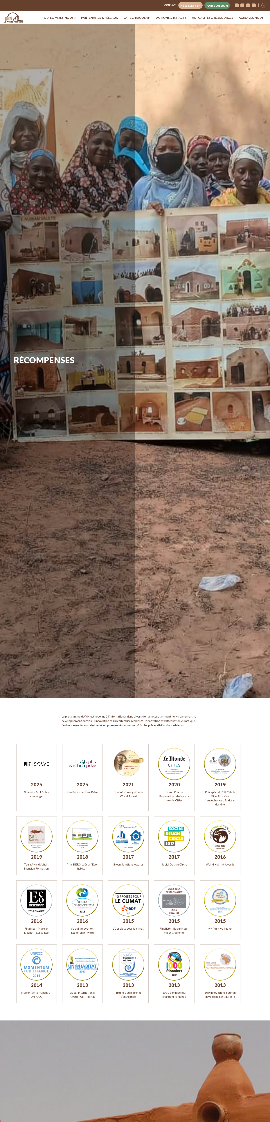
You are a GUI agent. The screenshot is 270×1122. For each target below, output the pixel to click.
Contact (170, 5)
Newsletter (190, 5)
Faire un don (217, 5)
